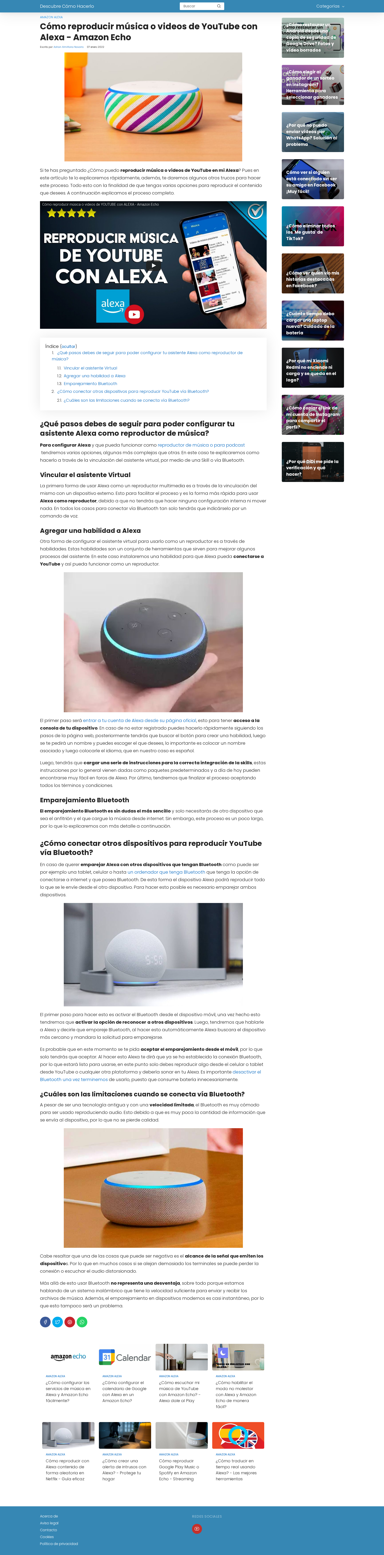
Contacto (48, 1530)
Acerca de (49, 1516)
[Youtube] (197, 1529)
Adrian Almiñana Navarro (69, 47)
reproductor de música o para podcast (201, 445)
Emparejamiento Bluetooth (90, 383)
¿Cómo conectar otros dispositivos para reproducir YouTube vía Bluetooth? (133, 391)
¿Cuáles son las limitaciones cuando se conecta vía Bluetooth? (127, 400)
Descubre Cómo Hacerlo (67, 6)
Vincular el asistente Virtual (90, 368)
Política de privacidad (59, 1543)
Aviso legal (49, 1523)
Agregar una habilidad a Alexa (95, 376)
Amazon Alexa (51, 17)
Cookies (47, 1536)
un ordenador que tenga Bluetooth (166, 872)
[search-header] (218, 6)
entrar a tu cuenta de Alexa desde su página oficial (139, 720)
